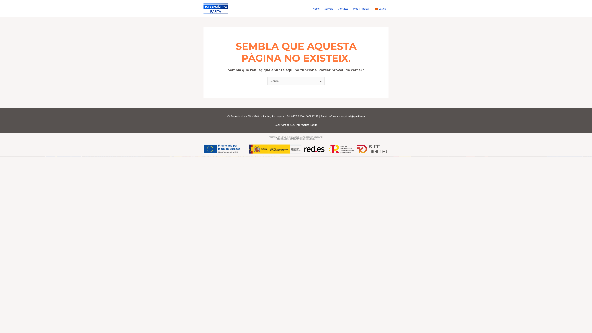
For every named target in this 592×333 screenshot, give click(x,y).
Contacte (343, 8)
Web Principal (361, 8)
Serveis (329, 8)
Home (316, 8)
